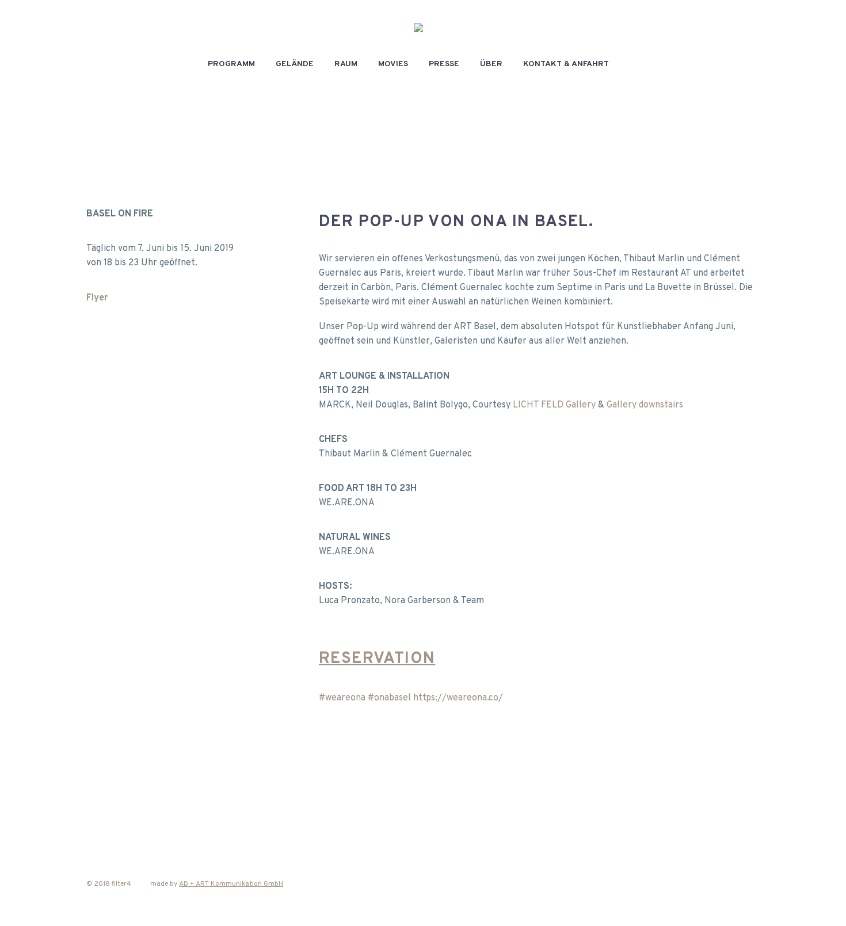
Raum (345, 64)
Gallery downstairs (645, 405)
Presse (444, 64)
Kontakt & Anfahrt (566, 64)
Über (491, 64)
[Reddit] (205, 791)
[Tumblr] (162, 791)
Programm (231, 64)
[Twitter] (118, 791)
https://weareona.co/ (458, 698)
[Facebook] (96, 791)
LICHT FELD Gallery (554, 405)
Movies (393, 64)
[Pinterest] (140, 791)
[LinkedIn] (183, 791)
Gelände (295, 64)
